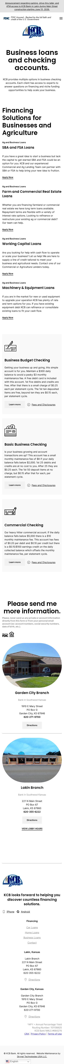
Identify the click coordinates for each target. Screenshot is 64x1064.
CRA (26, 1033)
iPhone (10, 911)
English (14, 1061)
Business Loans (32, 937)
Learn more (15, 404)
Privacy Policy (38, 1033)
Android (25, 911)
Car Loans (32, 927)
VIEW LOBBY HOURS (32, 828)
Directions (32, 725)
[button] (61, 18)
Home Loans (32, 932)
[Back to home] (33, 31)
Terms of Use (55, 1033)
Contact (32, 942)
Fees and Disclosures (43, 404)
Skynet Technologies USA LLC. (32, 1056)
